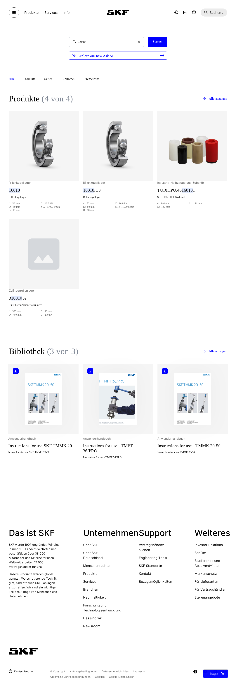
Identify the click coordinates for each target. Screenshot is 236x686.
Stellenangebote (207, 597)
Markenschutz (206, 574)
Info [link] (66, 13)
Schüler (200, 553)
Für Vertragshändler (210, 589)
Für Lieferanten (206, 581)
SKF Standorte (150, 566)
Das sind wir (92, 618)
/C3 (92, 190)
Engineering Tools (153, 558)
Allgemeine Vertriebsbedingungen (70, 676)
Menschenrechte (96, 566)
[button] (176, 12)
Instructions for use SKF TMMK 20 (40, 445)
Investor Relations (209, 545)
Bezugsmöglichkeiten (155, 581)
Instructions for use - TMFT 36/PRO (108, 448)
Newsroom (91, 626)
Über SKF (90, 545)
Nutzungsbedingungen (83, 671)
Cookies (100, 676)
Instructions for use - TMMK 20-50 (189, 445)
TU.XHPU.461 (176, 190)
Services (89, 581)
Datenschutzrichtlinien (115, 671)
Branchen (90, 589)
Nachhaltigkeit (94, 597)
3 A (17, 298)
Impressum (139, 671)
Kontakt (145, 574)
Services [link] (51, 13)
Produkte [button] (31, 13)
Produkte (90, 574)
